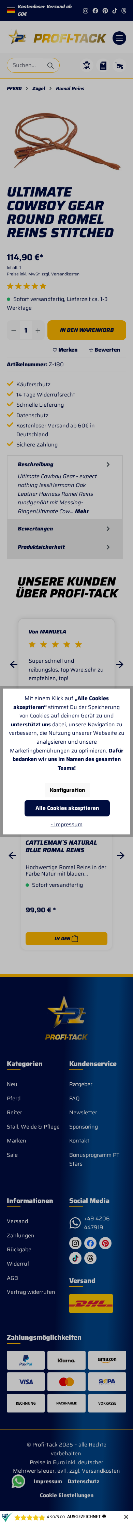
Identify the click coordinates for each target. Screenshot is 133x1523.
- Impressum (67, 824)
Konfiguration (67, 790)
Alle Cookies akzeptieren (67, 808)
